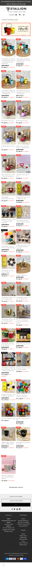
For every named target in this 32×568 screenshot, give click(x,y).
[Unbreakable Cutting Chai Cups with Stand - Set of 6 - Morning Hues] (23, 48)
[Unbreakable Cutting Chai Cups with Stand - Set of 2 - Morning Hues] (23, 80)
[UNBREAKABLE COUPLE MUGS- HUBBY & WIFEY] (9, 434)
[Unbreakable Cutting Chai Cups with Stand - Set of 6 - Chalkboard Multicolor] (9, 359)
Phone (8, 522)
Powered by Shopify (19, 555)
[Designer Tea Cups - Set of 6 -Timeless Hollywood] (9, 386)
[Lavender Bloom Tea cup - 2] (9, 135)
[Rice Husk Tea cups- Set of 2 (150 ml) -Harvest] (23, 359)
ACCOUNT (12, 14)
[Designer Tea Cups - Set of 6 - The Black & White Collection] (23, 236)
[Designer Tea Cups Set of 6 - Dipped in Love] (23, 189)
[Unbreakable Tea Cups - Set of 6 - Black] (9, 262)
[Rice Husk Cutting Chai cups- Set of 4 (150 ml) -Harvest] (9, 465)
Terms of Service (23, 543)
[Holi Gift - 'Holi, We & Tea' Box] (23, 410)
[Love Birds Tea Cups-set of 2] (23, 164)
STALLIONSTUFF (23, 526)
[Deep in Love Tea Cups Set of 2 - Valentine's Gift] (23, 135)
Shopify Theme (23, 553)
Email (8, 518)
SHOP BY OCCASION (23, 522)
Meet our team (23, 539)
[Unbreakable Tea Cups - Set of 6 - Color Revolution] (9, 237)
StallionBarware (15, 553)
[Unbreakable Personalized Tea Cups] (23, 434)
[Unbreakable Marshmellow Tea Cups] (9, 189)
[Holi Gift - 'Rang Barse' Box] (9, 410)
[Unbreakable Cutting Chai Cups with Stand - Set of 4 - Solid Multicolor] (9, 80)
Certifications (23, 537)
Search (23, 534)
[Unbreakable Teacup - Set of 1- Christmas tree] (23, 289)
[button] (5, 65)
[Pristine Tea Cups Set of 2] (23, 335)
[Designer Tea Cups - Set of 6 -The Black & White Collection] (9, 212)
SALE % (23, 518)
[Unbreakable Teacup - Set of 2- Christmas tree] (9, 289)
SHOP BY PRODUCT (23, 520)
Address (8, 526)
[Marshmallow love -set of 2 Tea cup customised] (9, 164)
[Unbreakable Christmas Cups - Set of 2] (9, 335)
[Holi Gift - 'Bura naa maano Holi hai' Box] (23, 387)
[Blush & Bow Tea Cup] (23, 110)
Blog (23, 541)
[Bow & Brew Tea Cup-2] (9, 110)
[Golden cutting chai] (23, 264)
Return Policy (23, 535)
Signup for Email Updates (16, 496)
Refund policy (23, 544)
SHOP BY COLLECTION (23, 524)
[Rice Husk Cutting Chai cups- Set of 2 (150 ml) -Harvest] (23, 311)
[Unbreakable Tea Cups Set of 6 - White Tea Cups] (23, 212)
